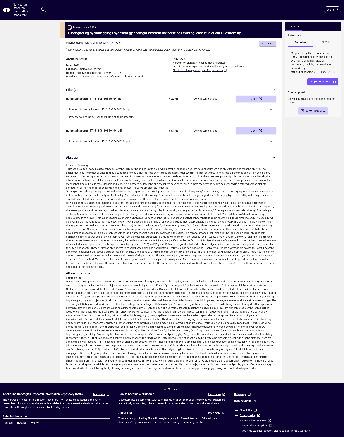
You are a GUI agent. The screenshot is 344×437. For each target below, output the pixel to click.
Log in (330, 9)
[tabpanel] (313, 62)
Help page (240, 394)
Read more (99, 394)
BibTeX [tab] (326, 42)
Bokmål (8, 423)
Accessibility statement (253, 420)
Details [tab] (294, 26)
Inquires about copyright (254, 425)
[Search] (43, 10)
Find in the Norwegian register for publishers (198, 70)
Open (254, 98)
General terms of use (205, 98)
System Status (242, 401)
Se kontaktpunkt (315, 110)
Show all (269, 43)
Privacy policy (247, 415)
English (35, 422)
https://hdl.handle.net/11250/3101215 (99, 72)
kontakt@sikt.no (300, 430)
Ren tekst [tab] (300, 42)
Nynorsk (21, 423)
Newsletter (246, 410)
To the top (174, 389)
